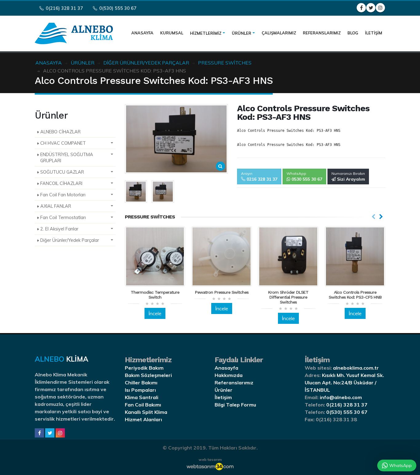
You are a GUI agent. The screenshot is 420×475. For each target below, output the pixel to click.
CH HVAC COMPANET (63, 143)
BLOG (352, 32)
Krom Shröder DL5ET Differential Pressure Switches (288, 297)
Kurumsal (171, 32)
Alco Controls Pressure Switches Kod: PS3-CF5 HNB (355, 295)
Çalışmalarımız (279, 32)
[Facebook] (39, 433)
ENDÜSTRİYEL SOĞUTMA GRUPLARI (66, 157)
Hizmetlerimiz (205, 33)
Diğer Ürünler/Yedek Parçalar (69, 240)
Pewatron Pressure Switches (221, 292)
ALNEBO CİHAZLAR (60, 132)
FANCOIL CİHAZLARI (61, 183)
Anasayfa (142, 32)
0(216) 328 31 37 (64, 8)
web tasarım (210, 459)
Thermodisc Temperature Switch (155, 295)
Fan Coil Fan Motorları (62, 195)
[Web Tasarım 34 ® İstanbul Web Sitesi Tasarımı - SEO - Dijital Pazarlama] (210, 466)
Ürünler (241, 33)
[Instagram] (60, 433)
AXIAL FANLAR (55, 206)
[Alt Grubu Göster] (112, 143)
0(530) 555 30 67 (117, 8)
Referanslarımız (322, 32)
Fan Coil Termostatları (63, 217)
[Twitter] (49, 433)
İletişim (373, 32)
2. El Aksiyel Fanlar (59, 229)
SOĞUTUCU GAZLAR (62, 172)
